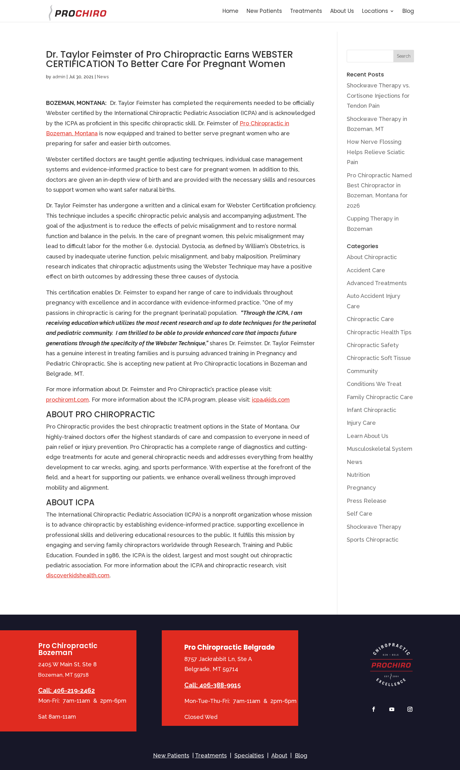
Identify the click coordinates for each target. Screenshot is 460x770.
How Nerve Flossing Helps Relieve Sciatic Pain (376, 151)
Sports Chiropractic (372, 539)
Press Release (366, 500)
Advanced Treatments (377, 283)
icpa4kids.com (271, 399)
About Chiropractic (372, 257)
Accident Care (366, 270)
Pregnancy (361, 487)
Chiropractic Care (370, 319)
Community (362, 371)
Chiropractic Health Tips (379, 332)
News (103, 76)
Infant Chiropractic (371, 410)
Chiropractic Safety (373, 345)
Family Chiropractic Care (380, 397)
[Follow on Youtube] (391, 709)
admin (59, 76)
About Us (342, 12)
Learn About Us (367, 436)
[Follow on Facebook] (373, 709)
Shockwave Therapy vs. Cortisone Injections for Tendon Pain (378, 95)
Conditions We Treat (374, 384)
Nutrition (358, 474)
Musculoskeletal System (379, 448)
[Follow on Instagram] (410, 709)
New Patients (264, 12)
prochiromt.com (67, 399)
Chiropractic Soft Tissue (379, 358)
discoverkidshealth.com (78, 575)
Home (230, 12)
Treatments (306, 12)
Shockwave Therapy (374, 526)
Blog (408, 12)
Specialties (249, 755)
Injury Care (361, 422)
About (279, 755)
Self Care (359, 513)
